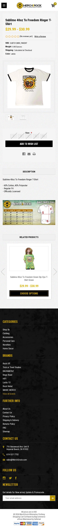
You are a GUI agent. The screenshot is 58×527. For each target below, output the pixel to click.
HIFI (4, 378)
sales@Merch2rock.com (16, 459)
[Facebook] (23, 154)
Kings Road (7, 375)
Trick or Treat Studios (12, 367)
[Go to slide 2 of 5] (55, 271)
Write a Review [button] (40, 36)
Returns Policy (9, 424)
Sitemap (6, 431)
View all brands (9, 394)
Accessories (8, 337)
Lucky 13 (6, 382)
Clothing (6, 333)
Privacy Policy (9, 416)
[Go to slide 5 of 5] (3, 271)
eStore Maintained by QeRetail (29, 519)
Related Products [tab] (29, 237)
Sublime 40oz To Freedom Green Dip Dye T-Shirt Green (29, 278)
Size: (27, 133)
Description (29, 171)
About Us (6, 409)
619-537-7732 (12, 454)
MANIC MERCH (9, 390)
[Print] (34, 154)
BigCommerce (39, 517)
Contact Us (7, 412)
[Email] (29, 154)
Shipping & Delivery (11, 420)
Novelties (7, 344)
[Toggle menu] (4, 5)
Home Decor (8, 348)
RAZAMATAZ (8, 371)
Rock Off (6, 363)
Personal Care (9, 341)
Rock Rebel (7, 386)
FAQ (4, 427)
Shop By (6, 329)
